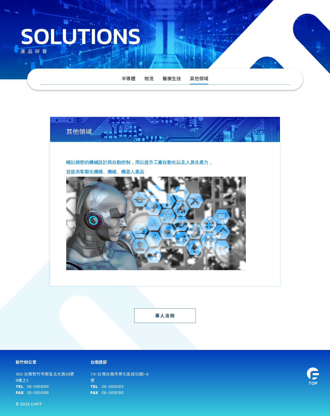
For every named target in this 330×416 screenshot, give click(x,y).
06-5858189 (38, 386)
